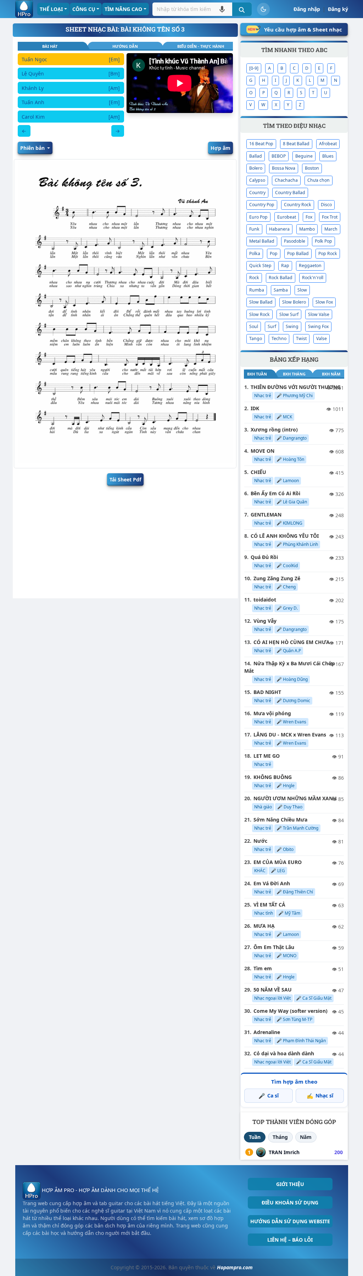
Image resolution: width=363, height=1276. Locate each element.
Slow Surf (288, 314)
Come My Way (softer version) (290, 1010)
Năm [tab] (306, 1137)
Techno (279, 338)
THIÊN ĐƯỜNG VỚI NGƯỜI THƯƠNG (296, 387)
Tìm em (262, 968)
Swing (292, 326)
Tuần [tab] (255, 1137)
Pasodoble (294, 241)
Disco (326, 205)
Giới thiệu (290, 1184)
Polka (254, 253)
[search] (242, 9)
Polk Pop (323, 241)
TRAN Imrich (284, 1152)
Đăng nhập (307, 9)
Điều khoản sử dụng (290, 1202)
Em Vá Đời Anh (271, 883)
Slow (302, 290)
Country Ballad (290, 193)
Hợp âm (220, 148)
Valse (321, 338)
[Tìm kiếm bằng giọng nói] (222, 9)
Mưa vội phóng (272, 713)
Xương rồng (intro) (274, 429)
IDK (255, 408)
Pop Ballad (298, 253)
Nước (260, 840)
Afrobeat (328, 144)
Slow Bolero (294, 302)
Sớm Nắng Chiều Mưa (280, 819)
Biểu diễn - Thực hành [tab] (200, 46)
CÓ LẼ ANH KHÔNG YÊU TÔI (285, 535)
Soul (253, 326)
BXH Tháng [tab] (294, 374)
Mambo (307, 229)
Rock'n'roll (312, 278)
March (330, 229)
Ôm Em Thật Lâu (273, 947)
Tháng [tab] (280, 1137)
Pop (274, 253)
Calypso (257, 180)
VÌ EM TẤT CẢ (269, 904)
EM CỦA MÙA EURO (277, 862)
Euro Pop (258, 217)
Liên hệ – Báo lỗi (290, 1239)
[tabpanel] (70, 95)
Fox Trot (329, 217)
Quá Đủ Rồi (264, 557)
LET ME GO (266, 755)
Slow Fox (324, 302)
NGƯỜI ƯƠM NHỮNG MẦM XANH (295, 798)
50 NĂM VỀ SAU (272, 989)
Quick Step (260, 265)
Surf (272, 326)
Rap (285, 265)
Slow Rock (259, 314)
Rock (254, 278)
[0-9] (253, 68)
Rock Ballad (280, 278)
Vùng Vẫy (265, 620)
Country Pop (261, 205)
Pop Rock (327, 253)
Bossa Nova (283, 168)
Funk (254, 229)
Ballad (255, 156)
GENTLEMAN (266, 514)
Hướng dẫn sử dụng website (290, 1221)
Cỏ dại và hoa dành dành (283, 1053)
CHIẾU (258, 472)
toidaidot (264, 599)
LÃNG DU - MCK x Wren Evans (289, 734)
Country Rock (297, 205)
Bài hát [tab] (49, 46)
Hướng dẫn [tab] (125, 46)
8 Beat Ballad (296, 144)
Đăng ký (338, 9)
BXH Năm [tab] (331, 374)
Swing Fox (318, 326)
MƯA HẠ (264, 925)
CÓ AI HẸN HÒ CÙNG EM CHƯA (291, 642)
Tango (255, 338)
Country (257, 193)
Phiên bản (33, 148)
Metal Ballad (261, 241)
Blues (328, 156)
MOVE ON (262, 450)
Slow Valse (318, 314)
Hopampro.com (235, 1267)
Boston (312, 168)
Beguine (304, 156)
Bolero (255, 168)
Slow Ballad (261, 302)
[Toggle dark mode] (263, 9)
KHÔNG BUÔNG (272, 777)
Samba (281, 290)
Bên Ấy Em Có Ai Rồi (275, 493)
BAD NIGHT (267, 692)
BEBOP (279, 156)
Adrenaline (266, 1032)
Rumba (256, 290)
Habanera (279, 229)
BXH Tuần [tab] (257, 374)
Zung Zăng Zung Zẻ (276, 578)
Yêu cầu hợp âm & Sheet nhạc (303, 29)
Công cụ (83, 9)
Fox (309, 217)
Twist (301, 338)
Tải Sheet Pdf (125, 479)
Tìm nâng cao (123, 9)
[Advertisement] (125, 540)
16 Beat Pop (261, 144)
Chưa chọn (318, 180)
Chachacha (286, 180)
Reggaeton (310, 265)
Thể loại (51, 9)
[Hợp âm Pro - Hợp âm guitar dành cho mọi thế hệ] (24, 9)
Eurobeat (286, 217)
